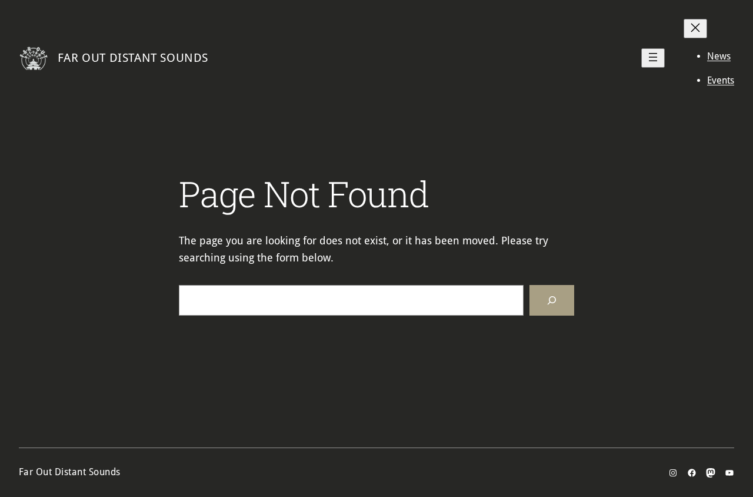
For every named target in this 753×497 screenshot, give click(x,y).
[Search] (551, 300)
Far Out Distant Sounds (133, 58)
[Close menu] (695, 28)
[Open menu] (653, 58)
